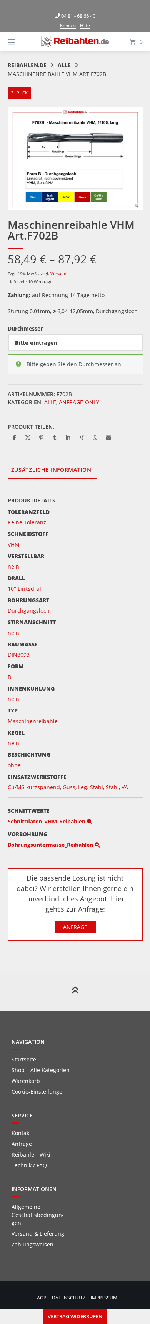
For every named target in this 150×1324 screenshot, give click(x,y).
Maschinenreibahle (33, 721)
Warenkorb (26, 1080)
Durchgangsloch (29, 610)
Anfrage (75, 927)
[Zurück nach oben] (75, 992)
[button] (14, 437)
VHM (14, 544)
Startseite (24, 1059)
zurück (19, 93)
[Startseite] (75, 41)
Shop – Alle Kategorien (41, 1070)
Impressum (104, 1297)
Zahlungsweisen (32, 1244)
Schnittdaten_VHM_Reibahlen (47, 821)
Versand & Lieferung (38, 1233)
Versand (58, 273)
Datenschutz (68, 1297)
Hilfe (85, 25)
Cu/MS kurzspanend (34, 787)
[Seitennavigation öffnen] (21, 41)
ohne (14, 765)
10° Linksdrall (25, 588)
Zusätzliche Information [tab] (51, 469)
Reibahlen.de (27, 65)
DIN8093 (19, 654)
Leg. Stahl (90, 787)
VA (125, 787)
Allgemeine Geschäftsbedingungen (38, 1214)
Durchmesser (25, 328)
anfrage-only (79, 402)
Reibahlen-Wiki (31, 1154)
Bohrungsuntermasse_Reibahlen (51, 844)
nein (13, 566)
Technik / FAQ (29, 1165)
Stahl (112, 787)
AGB (42, 1297)
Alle (64, 65)
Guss (69, 787)
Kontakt (68, 25)
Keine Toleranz (27, 522)
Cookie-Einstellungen (39, 1091)
